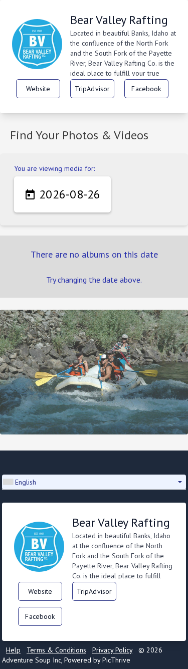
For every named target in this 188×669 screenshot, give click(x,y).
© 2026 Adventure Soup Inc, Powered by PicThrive (82, 654)
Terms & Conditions (56, 649)
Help (13, 649)
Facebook (146, 88)
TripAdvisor (92, 88)
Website (38, 88)
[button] (94, 482)
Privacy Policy (112, 649)
